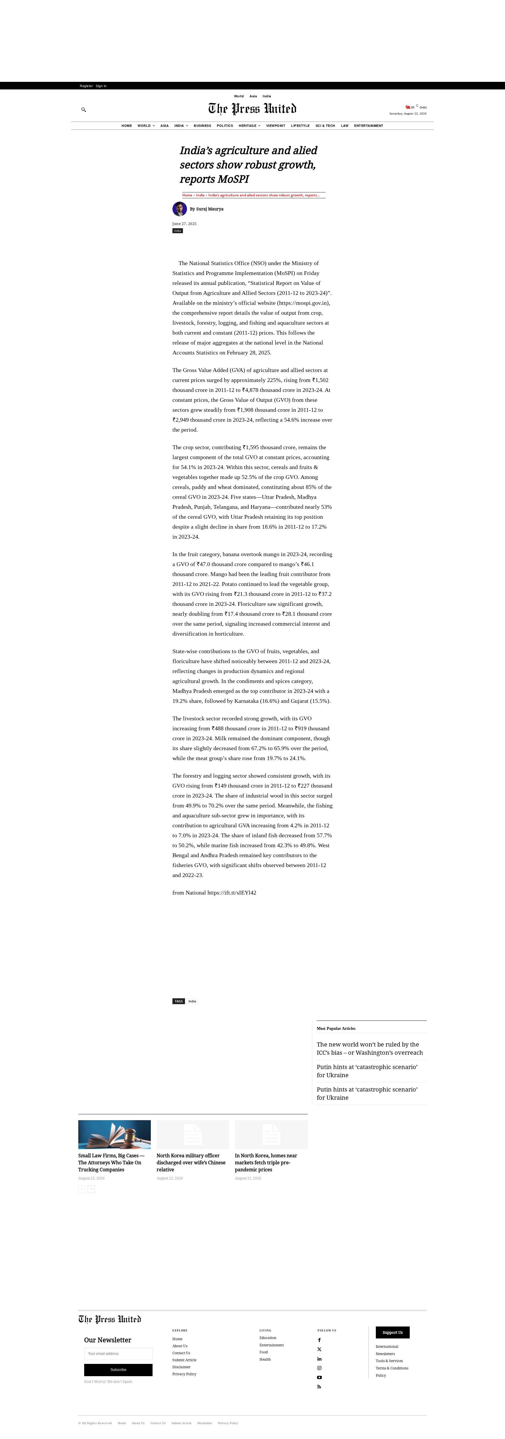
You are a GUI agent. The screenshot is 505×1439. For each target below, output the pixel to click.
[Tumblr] (308, 243)
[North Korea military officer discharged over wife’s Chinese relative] (193, 1134)
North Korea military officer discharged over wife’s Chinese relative (191, 1162)
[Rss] (319, 1387)
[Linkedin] (267, 243)
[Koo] (429, 243)
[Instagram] (319, 1368)
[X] (227, 243)
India (200, 195)
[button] (83, 109)
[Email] (294, 243)
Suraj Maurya (210, 209)
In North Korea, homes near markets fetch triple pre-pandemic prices (266, 1162)
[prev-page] (82, 1189)
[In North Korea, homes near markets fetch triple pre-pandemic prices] (271, 1134)
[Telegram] (321, 243)
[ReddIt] (240, 243)
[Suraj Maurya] (181, 209)
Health (265, 1359)
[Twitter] (319, 1349)
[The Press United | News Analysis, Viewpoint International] (252, 109)
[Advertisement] (252, 41)
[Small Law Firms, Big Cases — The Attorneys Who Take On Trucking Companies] (114, 1134)
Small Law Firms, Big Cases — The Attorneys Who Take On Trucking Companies (111, 1162)
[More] (442, 243)
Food (264, 1352)
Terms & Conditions (392, 1368)
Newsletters (385, 1353)
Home (187, 195)
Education (268, 1337)
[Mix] (334, 243)
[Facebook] (213, 243)
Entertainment (272, 1345)
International (387, 1346)
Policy (381, 1375)
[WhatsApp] (254, 243)
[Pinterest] (281, 243)
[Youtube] (319, 1377)
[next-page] (91, 1189)
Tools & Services (389, 1360)
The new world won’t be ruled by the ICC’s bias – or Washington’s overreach (370, 1048)
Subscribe (118, 1370)
